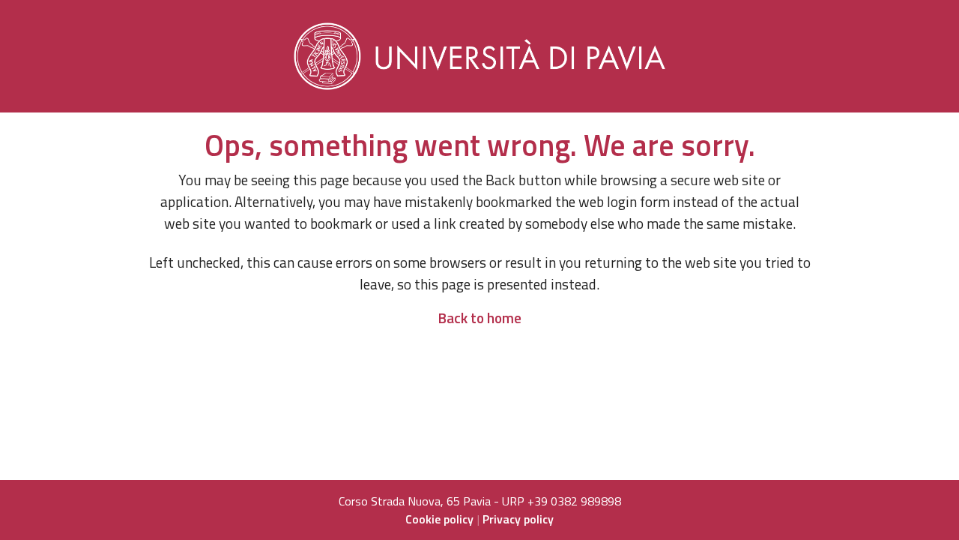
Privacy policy (518, 519)
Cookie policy (439, 519)
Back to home (479, 317)
